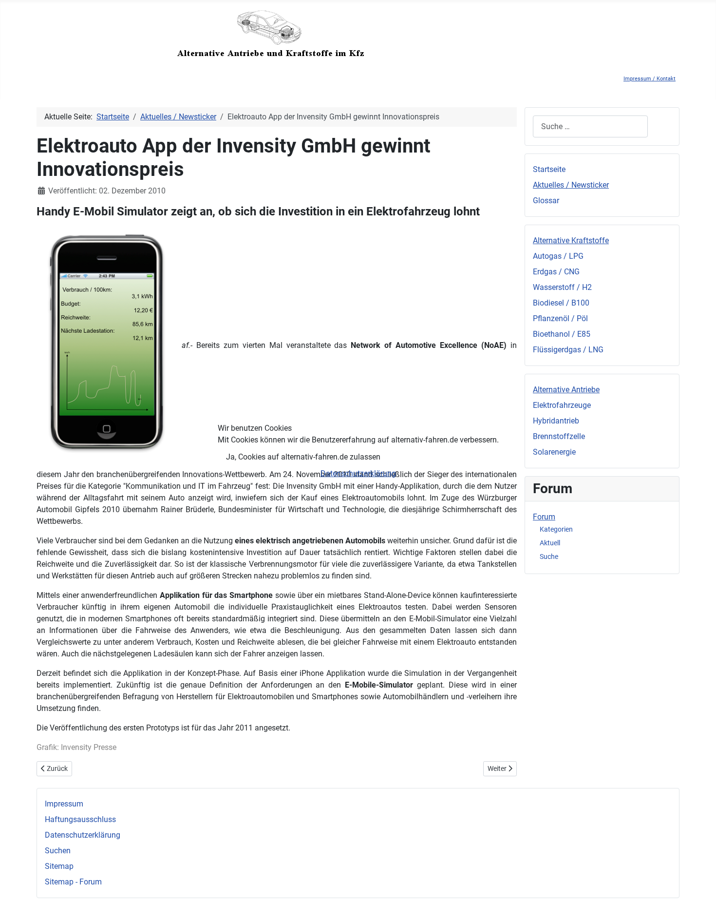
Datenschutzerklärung (358, 473)
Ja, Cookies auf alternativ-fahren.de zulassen (303, 456)
